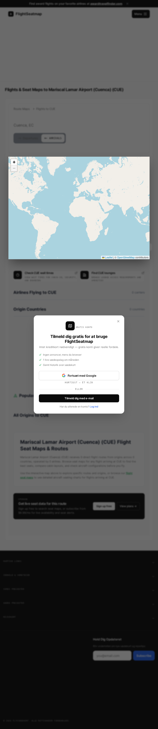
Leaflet (109, 257)
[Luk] (118, 321)
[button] (14, 162)
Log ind (94, 406)
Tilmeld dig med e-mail (79, 398)
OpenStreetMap (126, 257)
